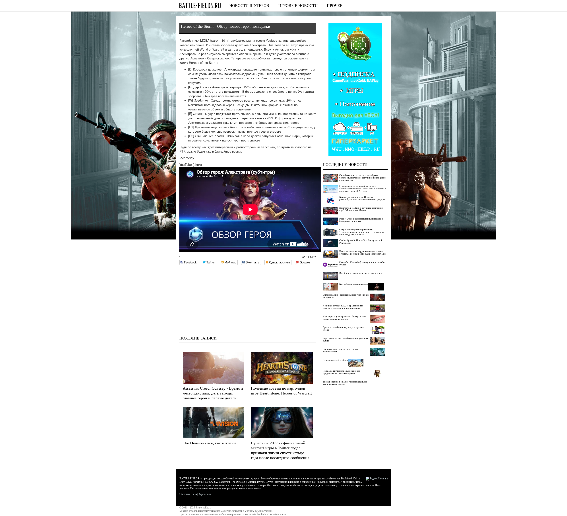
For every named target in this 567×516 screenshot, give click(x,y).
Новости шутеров (249, 5)
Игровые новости (298, 5)
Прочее (334, 5)
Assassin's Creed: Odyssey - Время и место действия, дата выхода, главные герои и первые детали (213, 393)
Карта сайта (204, 494)
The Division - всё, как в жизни (209, 443)
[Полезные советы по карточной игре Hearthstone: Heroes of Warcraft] (282, 367)
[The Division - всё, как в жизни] (213, 422)
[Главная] (200, 5)
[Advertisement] (247, 300)
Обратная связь (188, 494)
